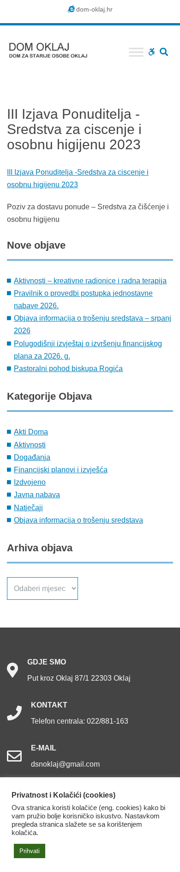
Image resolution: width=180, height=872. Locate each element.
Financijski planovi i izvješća (61, 470)
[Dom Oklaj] (53, 48)
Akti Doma (31, 432)
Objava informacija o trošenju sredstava (78, 520)
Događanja (32, 457)
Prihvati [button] (29, 851)
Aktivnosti (30, 445)
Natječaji (28, 508)
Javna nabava (37, 495)
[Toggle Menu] (136, 52)
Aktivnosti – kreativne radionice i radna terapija (90, 281)
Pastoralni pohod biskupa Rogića (68, 368)
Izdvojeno (30, 482)
